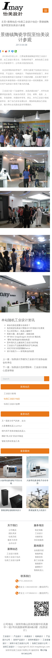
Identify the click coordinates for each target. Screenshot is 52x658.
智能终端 (39, 553)
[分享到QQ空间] (3, 51)
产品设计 (17, 636)
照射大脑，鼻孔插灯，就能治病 (20, 334)
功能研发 (39, 536)
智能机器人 (39, 570)
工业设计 (39, 533)
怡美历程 (12, 536)
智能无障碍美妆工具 (11, 441)
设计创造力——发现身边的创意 (20, 351)
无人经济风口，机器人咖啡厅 (19, 331)
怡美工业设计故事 (12, 404)
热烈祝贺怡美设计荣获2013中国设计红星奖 (25, 328)
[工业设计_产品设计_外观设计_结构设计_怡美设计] (12, 9)
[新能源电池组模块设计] (11, 497)
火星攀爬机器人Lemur (12, 425)
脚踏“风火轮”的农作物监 (12, 436)
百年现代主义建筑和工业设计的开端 (22, 342)
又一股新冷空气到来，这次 (14, 420)
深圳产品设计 (19, 639)
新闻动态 (12, 21)
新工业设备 (39, 560)
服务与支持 (12, 540)
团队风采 (12, 533)
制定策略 (39, 530)
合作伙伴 (12, 543)
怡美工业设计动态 (27, 21)
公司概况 (12, 530)
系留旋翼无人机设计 (37, 510)
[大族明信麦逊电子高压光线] (11, 467)
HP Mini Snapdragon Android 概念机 (24, 336)
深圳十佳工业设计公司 (19, 643)
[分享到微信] (16, 51)
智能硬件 (39, 563)
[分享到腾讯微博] (9, 51)
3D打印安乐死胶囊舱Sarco (18, 348)
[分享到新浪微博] (6, 51)
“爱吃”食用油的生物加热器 (18, 339)
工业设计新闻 (10, 393)
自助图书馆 (39, 550)
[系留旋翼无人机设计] (37, 497)
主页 (3, 21)
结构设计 (39, 636)
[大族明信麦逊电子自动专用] (37, 467)
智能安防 (39, 557)
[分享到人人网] (12, 51)
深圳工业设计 (9, 646)
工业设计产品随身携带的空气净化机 (22, 345)
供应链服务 (39, 540)
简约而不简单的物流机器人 (14, 431)
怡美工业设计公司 (40, 643)
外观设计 (28, 636)
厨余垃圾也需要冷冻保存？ (18, 325)
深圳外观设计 (34, 639)
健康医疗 (39, 566)
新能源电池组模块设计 (11, 510)
